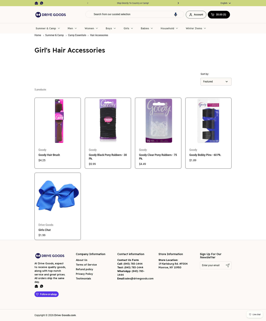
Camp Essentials (77, 35)
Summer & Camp (54, 35)
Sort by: (205, 74)
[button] (175, 14)
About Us (81, 260)
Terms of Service (86, 264)
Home (37, 35)
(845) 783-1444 (133, 263)
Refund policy (84, 269)
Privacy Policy (84, 273)
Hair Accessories (99, 35)
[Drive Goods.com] (50, 14)
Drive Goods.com (65, 315)
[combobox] (134, 14)
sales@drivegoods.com (139, 278)
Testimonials (83, 278)
